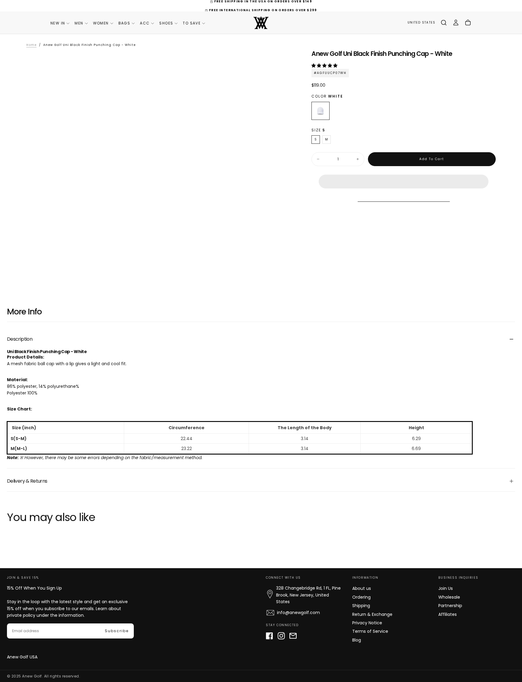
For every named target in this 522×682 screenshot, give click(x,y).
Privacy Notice (367, 623)
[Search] (443, 22)
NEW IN (57, 23)
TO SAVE (192, 23)
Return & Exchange (372, 614)
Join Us (445, 588)
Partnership (450, 606)
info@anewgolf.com (298, 613)
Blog (356, 640)
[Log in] (455, 22)
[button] (325, 66)
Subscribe (117, 630)
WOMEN (101, 23)
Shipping (361, 606)
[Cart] (468, 22)
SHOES (166, 23)
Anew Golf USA (22, 657)
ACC (145, 23)
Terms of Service (370, 631)
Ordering (361, 597)
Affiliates (447, 614)
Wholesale (449, 597)
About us (361, 588)
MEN (79, 23)
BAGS (124, 23)
